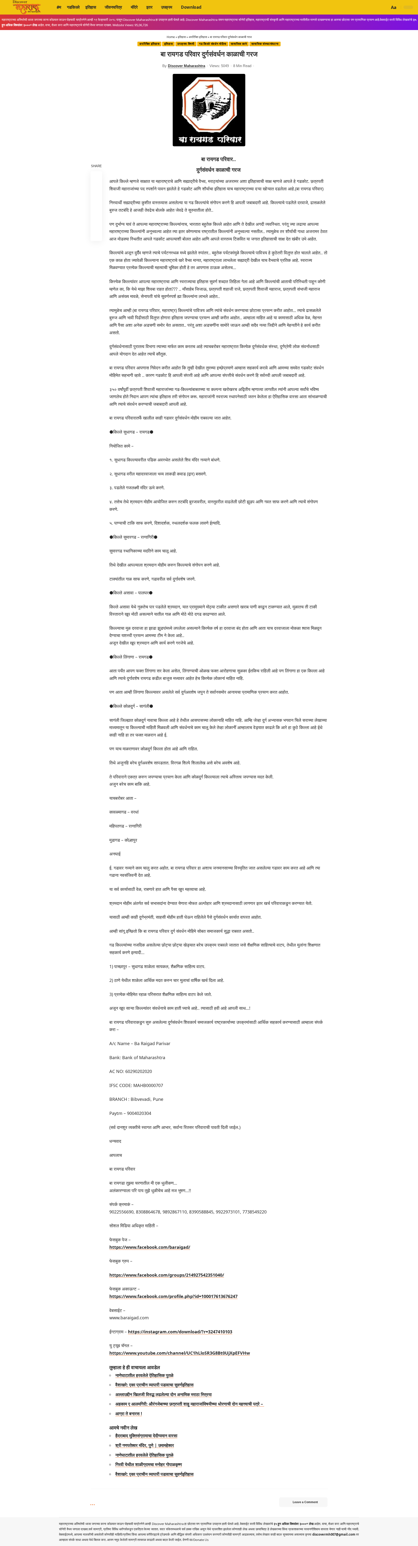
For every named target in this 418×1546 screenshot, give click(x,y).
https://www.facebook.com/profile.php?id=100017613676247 (173, 1296)
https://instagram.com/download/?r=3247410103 (180, 1332)
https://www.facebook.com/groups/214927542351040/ (166, 1275)
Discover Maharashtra (186, 66)
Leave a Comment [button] (305, 1502)
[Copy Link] (96, 223)
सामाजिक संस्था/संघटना (264, 43)
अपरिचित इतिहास (198, 37)
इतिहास (182, 37)
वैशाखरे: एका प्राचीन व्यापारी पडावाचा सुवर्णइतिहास (154, 1385)
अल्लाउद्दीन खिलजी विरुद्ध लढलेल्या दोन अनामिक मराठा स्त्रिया (163, 1394)
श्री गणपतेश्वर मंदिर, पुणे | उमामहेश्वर (144, 1445)
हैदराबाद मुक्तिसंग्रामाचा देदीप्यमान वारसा (146, 1435)
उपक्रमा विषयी (185, 43)
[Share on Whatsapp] (96, 200)
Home (171, 37)
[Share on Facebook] (96, 177)
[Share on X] (96, 188)
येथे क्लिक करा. (98, 1540)
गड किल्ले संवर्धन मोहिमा (212, 43)
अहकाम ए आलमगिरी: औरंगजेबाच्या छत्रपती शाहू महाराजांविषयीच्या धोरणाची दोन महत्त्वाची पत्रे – (189, 1404)
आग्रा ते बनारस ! (128, 1413)
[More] (96, 235)
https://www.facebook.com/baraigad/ (149, 1247)
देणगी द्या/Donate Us (196, 1540)
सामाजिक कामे (239, 43)
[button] (385, 7)
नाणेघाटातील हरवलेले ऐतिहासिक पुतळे (144, 1375)
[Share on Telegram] (96, 212)
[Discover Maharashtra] (27, 7)
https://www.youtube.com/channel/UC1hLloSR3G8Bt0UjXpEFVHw (179, 1353)
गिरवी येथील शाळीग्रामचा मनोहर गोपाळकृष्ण (148, 1464)
